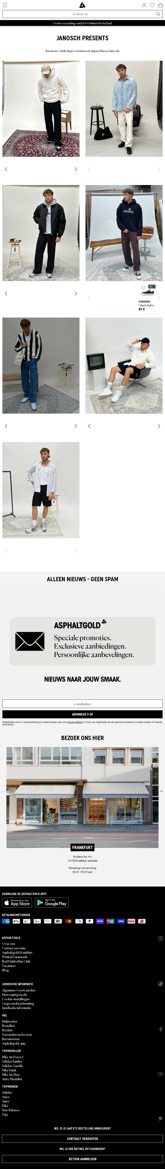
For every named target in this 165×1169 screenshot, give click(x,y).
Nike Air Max (11, 1074)
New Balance (11, 1110)
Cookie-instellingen (16, 999)
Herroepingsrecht (14, 994)
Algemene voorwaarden (18, 990)
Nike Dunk (9, 1070)
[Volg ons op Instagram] (161, 938)
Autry (5, 1101)
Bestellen (8, 1025)
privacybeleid (74, 722)
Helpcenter (9, 1021)
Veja (5, 1114)
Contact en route (14, 948)
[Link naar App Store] (17, 903)
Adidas (7, 1092)
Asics (5, 1096)
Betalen (7, 1030)
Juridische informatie (16, 1007)
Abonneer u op (82, 714)
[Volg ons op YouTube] (160, 1074)
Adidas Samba (12, 1061)
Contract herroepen (82, 1139)
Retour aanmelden (82, 1159)
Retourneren (11, 1038)
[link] (82, 5)
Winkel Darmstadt (14, 956)
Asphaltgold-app (13, 1043)
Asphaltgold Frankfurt (17, 952)
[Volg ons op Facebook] (161, 1029)
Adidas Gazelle (12, 1065)
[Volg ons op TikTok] (161, 984)
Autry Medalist (12, 1079)
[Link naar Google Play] (52, 903)
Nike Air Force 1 (12, 1057)
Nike (5, 1105)
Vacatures (8, 965)
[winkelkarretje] (160, 5)
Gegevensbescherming (18, 1003)
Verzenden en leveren (17, 1034)
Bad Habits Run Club (16, 961)
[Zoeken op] (158, 14)
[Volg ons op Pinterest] (160, 1119)
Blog (5, 970)
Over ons (8, 943)
